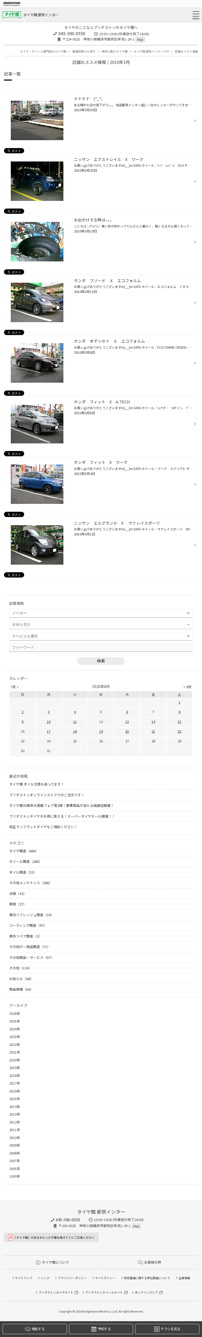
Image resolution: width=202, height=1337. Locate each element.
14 (153, 721)
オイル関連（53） (23, 872)
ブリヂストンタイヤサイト (56, 1292)
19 (101, 731)
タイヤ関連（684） (24, 850)
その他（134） (20, 967)
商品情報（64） (21, 989)
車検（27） (18, 904)
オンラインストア (146, 1292)
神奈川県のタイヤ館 (115, 51)
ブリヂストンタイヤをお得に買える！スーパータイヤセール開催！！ (62, 816)
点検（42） (18, 893)
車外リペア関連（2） (25, 936)
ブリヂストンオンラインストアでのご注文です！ (46, 794)
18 (75, 731)
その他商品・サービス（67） (31, 957)
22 (179, 731)
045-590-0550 (71, 33)
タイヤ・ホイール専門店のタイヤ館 (43, 51)
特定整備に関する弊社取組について (147, 1278)
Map (140, 39)
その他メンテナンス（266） (30, 882)
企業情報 (184, 1278)
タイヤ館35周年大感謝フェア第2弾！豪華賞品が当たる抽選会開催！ (61, 805)
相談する (38, 1328)
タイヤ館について (55, 1262)
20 (127, 731)
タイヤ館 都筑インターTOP (151, 51)
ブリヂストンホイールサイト (104, 1292)
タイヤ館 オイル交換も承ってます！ (36, 784)
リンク (45, 1278)
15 (179, 721)
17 (48, 731)
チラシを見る (170, 1328)
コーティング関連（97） (28, 925)
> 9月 (187, 686)
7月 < (15, 686)
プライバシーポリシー (72, 1278)
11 (75, 721)
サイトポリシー (105, 1278)
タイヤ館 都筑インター (41, 14)
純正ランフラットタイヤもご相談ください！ (43, 826)
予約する (104, 1328)
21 (153, 731)
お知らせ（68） (21, 978)
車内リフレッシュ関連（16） (31, 914)
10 (48, 721)
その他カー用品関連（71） (29, 946)
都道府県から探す (83, 51)
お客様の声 (152, 1262)
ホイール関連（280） (25, 861)
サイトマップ (23, 1278)
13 (127, 721)
